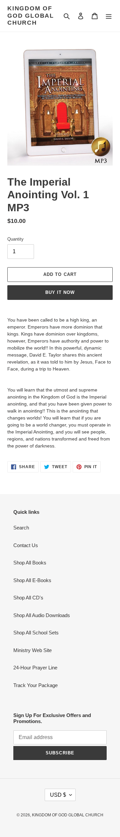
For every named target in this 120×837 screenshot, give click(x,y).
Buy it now (60, 292)
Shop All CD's (28, 597)
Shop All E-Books (32, 580)
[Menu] (109, 16)
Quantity (15, 239)
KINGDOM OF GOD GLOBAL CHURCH (30, 15)
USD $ (58, 795)
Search (21, 527)
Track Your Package (35, 685)
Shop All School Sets (36, 632)
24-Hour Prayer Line (35, 667)
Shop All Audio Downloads (41, 615)
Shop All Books (29, 562)
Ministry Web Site (32, 650)
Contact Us (25, 545)
